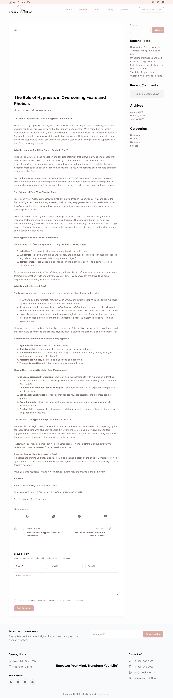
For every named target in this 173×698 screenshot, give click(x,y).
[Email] (105, 516)
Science (134, 145)
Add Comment (23, 575)
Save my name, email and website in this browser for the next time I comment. (50, 600)
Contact (124, 9)
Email (55, 566)
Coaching (135, 135)
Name (19, 566)
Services (83, 9)
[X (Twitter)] (53, 516)
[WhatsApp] (158, 2)
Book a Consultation (151, 9)
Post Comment (24, 608)
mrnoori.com (104, 694)
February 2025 (137, 115)
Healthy (134, 138)
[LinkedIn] (163, 2)
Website (91, 566)
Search (133, 25)
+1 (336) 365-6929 (143, 661)
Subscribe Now (153, 634)
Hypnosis (135, 142)
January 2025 (137, 119)
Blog (96, 9)
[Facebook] (153, 2)
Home (69, 9)
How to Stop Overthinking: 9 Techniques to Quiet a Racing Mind (145, 51)
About (109, 9)
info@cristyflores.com (145, 672)
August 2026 (136, 112)
